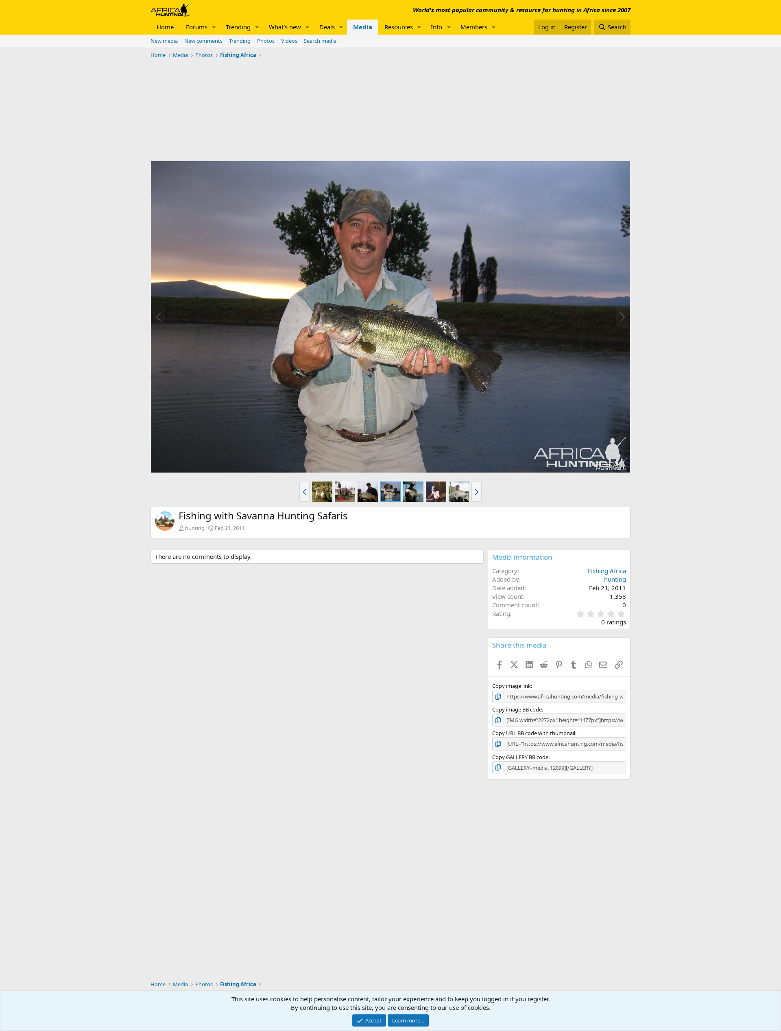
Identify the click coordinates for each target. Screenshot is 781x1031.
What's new (285, 27)
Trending (238, 27)
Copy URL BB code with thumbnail (533, 733)
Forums (196, 27)
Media (362, 27)
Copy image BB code (517, 709)
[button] (214, 27)
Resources (398, 27)
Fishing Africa (607, 571)
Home (165, 27)
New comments (203, 40)
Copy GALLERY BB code (520, 757)
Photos (266, 40)
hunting (195, 528)
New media (164, 40)
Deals (327, 27)
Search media (320, 40)
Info (436, 27)
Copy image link (511, 686)
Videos (289, 40)
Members (473, 27)
